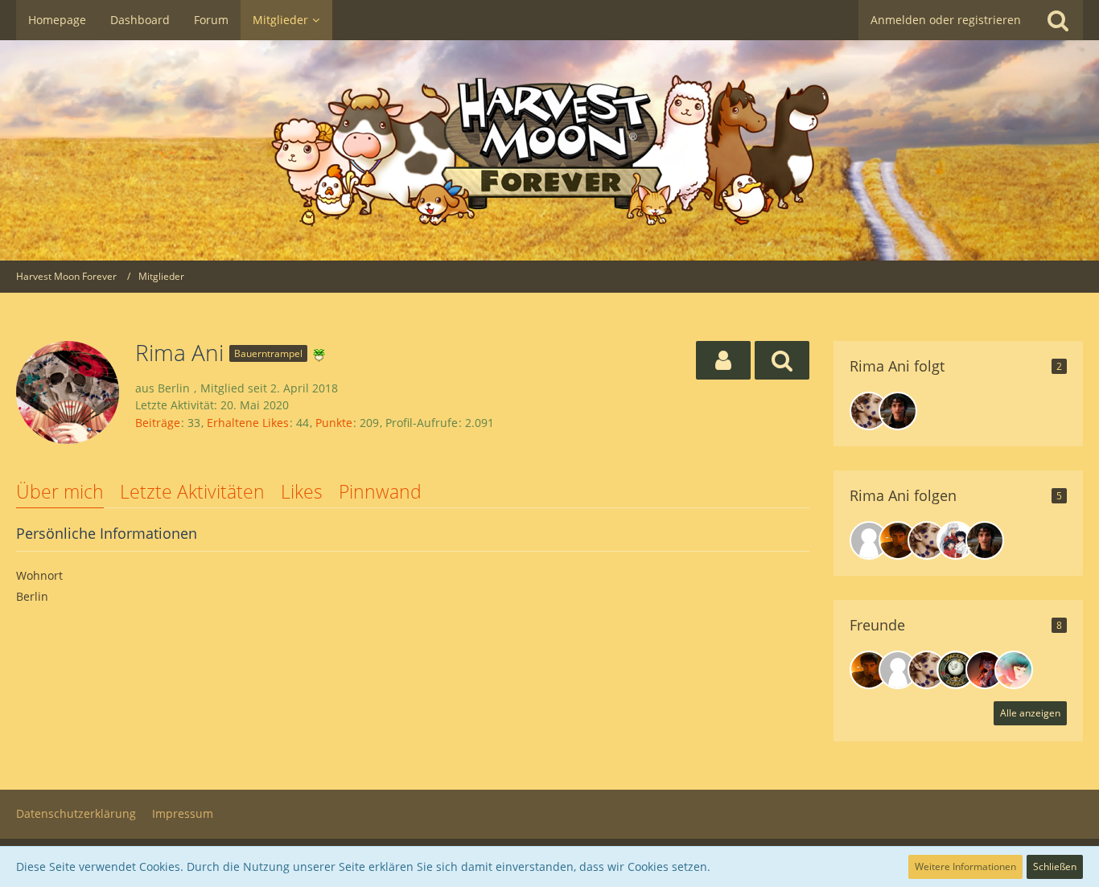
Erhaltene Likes (248, 422)
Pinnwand (380, 491)
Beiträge (157, 422)
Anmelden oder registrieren (946, 19)
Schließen (1054, 866)
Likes (302, 491)
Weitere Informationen (965, 866)
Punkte (333, 422)
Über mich (60, 491)
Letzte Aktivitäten (192, 491)
